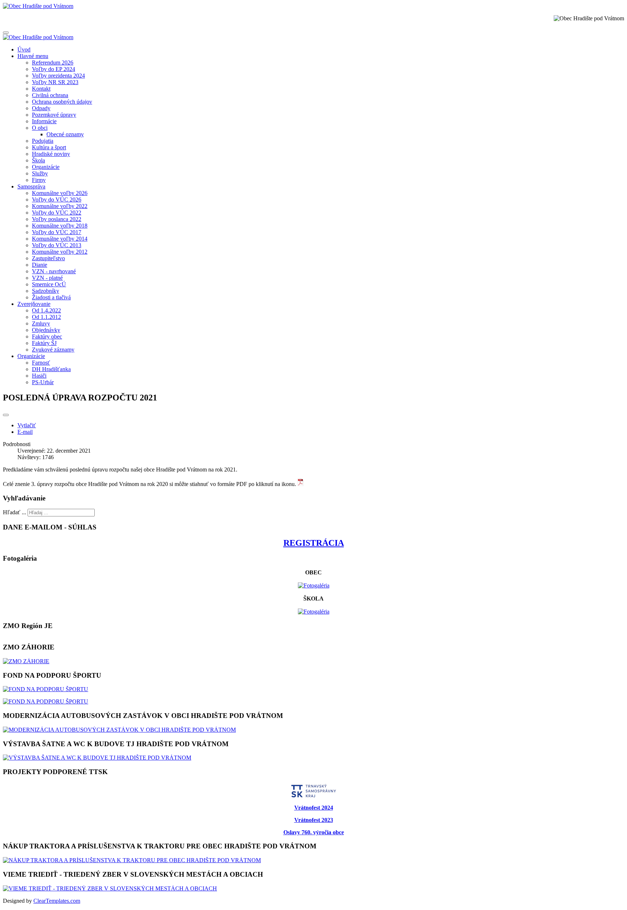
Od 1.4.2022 (46, 310)
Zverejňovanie (33, 304)
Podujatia (42, 141)
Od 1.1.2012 (46, 317)
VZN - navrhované (54, 271)
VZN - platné (47, 278)
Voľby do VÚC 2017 (56, 232)
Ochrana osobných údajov (62, 102)
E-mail (25, 432)
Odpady (41, 108)
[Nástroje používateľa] (6, 415)
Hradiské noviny (51, 154)
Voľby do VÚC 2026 (56, 199)
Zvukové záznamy (53, 349)
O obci (40, 128)
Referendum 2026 (52, 62)
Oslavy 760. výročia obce (313, 832)
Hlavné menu (32, 56)
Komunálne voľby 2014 (59, 239)
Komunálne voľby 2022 (59, 206)
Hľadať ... (14, 512)
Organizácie (46, 167)
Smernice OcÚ (49, 284)
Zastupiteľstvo (48, 258)
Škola (38, 160)
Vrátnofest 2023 (313, 820)
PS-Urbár (43, 382)
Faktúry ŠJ (44, 343)
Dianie (39, 265)
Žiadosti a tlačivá (51, 297)
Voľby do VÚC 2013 (56, 245)
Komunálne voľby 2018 (59, 226)
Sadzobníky (45, 291)
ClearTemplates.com (56, 901)
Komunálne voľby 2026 (59, 193)
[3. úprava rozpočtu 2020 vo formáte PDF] (300, 484)
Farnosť (41, 363)
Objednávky (46, 330)
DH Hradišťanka (51, 369)
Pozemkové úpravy (54, 115)
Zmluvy (41, 323)
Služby (40, 173)
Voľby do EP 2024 (53, 69)
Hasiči (39, 376)
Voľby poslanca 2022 (56, 219)
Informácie (44, 121)
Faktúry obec (47, 336)
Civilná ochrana (50, 95)
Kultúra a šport (49, 147)
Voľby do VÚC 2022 (56, 212)
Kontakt (41, 89)
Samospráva (31, 186)
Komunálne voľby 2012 (59, 252)
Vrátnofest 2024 (313, 808)
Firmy (39, 180)
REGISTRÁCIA (313, 543)
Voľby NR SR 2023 (55, 82)
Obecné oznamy (65, 134)
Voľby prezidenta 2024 (58, 75)
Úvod (23, 49)
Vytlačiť (26, 425)
